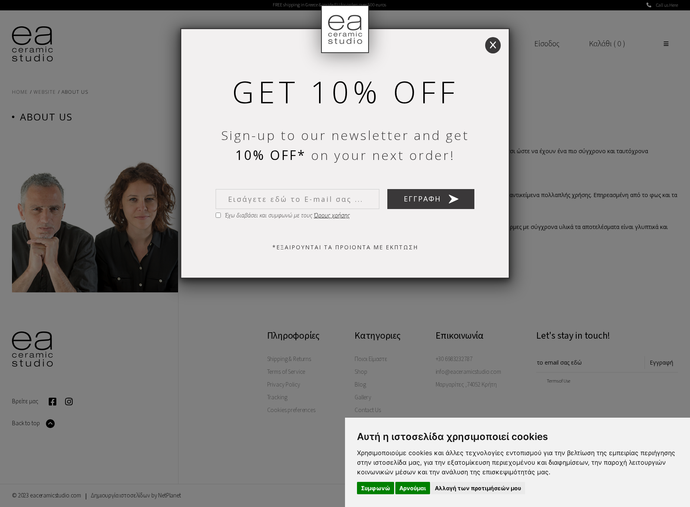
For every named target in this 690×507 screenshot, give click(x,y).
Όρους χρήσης (332, 215)
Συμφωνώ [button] (375, 488)
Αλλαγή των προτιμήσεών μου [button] (478, 488)
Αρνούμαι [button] (412, 488)
